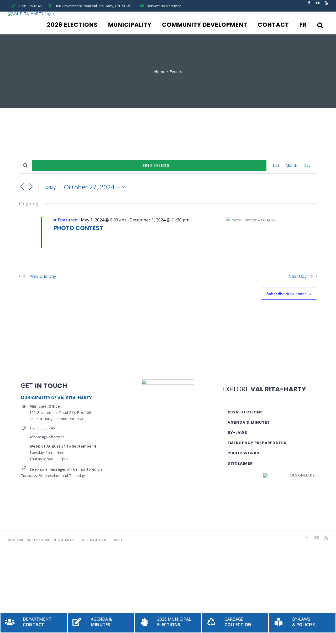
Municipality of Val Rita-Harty (43, 539)
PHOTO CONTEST (78, 228)
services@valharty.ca (47, 436)
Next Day (297, 276)
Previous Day (42, 276)
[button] (320, 25)
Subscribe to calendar (286, 293)
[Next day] (31, 187)
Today (49, 187)
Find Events (156, 165)
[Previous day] (22, 187)
